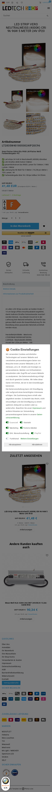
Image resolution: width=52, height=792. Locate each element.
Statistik (27, 423)
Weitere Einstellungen (30, 439)
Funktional (14, 439)
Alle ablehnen (37, 445)
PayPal (38, 433)
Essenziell (14, 423)
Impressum (37, 408)
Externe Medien (30, 428)
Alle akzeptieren (15, 445)
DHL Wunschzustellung (19, 433)
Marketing (14, 428)
